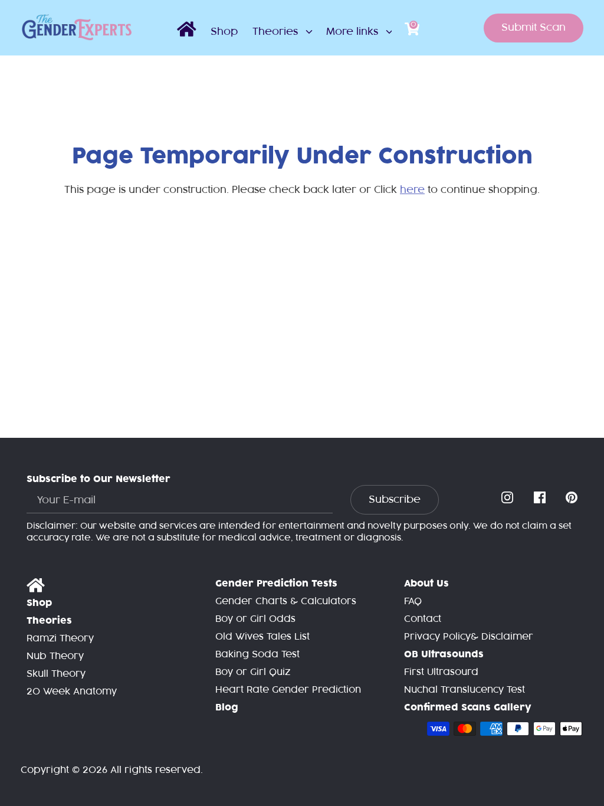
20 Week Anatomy (72, 691)
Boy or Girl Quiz (252, 672)
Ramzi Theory (60, 638)
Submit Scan (533, 27)
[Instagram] (508, 498)
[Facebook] (541, 498)
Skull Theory (56, 674)
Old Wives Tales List (262, 637)
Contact (422, 619)
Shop (224, 32)
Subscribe (395, 499)
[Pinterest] (573, 498)
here (412, 190)
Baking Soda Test (257, 654)
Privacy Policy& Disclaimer (468, 637)
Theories (276, 32)
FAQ (413, 601)
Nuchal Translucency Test (464, 690)
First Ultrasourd (441, 672)
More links (353, 32)
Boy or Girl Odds (255, 619)
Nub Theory (55, 656)
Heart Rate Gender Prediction (288, 690)
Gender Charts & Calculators (285, 601)
